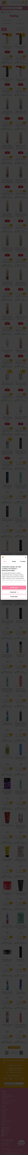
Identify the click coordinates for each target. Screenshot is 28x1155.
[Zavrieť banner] (25, 557)
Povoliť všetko (14, 587)
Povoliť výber (14, 596)
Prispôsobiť (13, 592)
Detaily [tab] (14, 561)
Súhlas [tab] (5, 561)
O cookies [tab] (23, 561)
